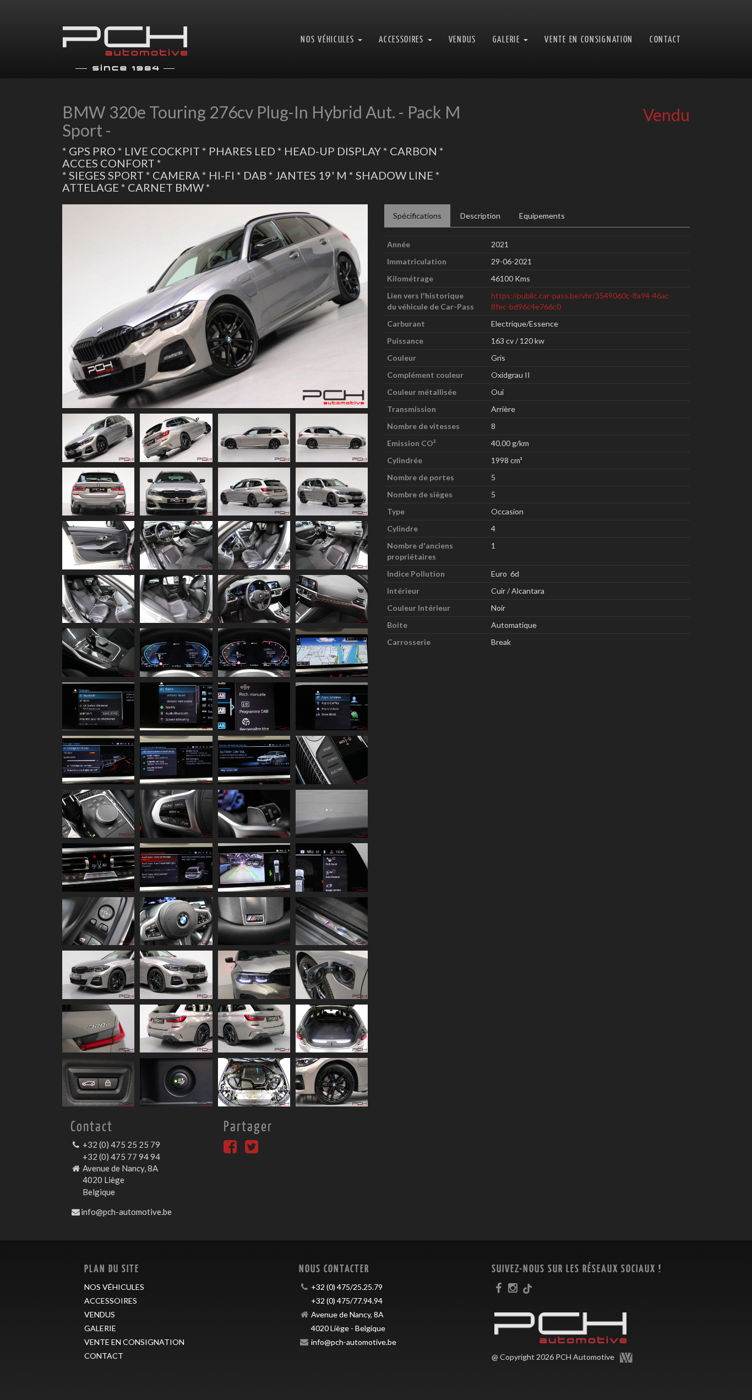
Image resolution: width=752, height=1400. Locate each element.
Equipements (542, 215)
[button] (85, 306)
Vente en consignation (588, 39)
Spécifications (417, 215)
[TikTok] (527, 1287)
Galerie (100, 1328)
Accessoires (110, 1300)
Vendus (462, 39)
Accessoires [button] (402, 39)
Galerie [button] (508, 39)
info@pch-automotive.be (126, 1212)
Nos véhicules (114, 1287)
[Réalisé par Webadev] (626, 1358)
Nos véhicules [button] (329, 39)
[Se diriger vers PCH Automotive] (125, 39)
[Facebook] (230, 1149)
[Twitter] (251, 1149)
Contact (665, 39)
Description (480, 215)
